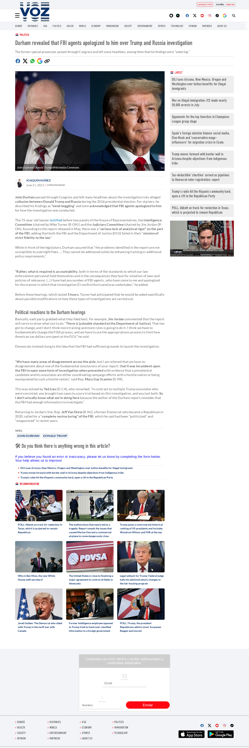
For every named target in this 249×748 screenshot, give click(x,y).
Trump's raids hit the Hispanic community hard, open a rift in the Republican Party (66, 477)
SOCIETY (128, 26)
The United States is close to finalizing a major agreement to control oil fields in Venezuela (91, 579)
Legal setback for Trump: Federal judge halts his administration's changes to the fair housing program (142, 579)
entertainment (144, 26)
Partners (207, 26)
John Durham (28, 435)
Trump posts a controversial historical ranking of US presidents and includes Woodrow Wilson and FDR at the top (141, 528)
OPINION (193, 26)
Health (70, 26)
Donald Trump (55, 435)
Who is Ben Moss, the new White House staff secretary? (36, 577)
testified (55, 220)
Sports (162, 26)
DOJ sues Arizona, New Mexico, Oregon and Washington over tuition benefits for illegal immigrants (76, 467)
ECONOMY (96, 26)
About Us (222, 26)
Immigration (112, 26)
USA (45, 26)
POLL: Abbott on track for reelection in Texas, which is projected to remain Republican (40, 528)
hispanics (33, 26)
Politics (24, 35)
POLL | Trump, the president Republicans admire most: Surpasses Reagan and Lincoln (140, 627)
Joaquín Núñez (38, 180)
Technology (177, 26)
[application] (202, 238)
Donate (18, 26)
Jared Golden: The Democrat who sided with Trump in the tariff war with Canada (40, 627)
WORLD (82, 26)
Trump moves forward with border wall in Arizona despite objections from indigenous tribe (72, 472)
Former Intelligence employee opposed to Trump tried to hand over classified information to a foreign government (91, 627)
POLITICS (56, 26)
